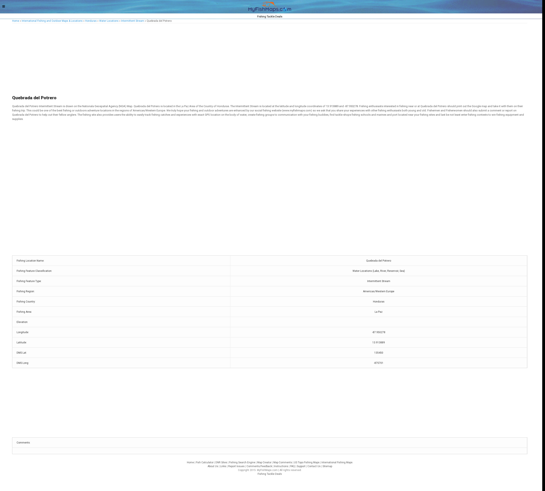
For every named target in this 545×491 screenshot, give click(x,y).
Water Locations (109, 20)
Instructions (281, 466)
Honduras (91, 20)
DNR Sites (221, 462)
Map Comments (282, 462)
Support (301, 466)
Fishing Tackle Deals (270, 473)
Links (223, 466)
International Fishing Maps (337, 462)
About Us (213, 466)
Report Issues (236, 466)
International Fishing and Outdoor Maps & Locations (52, 20)
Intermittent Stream (132, 20)
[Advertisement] (140, 59)
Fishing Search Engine (242, 462)
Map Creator (264, 462)
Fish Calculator (205, 462)
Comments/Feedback (259, 466)
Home (15, 20)
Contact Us (314, 466)
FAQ (292, 466)
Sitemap (327, 466)
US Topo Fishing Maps (307, 462)
